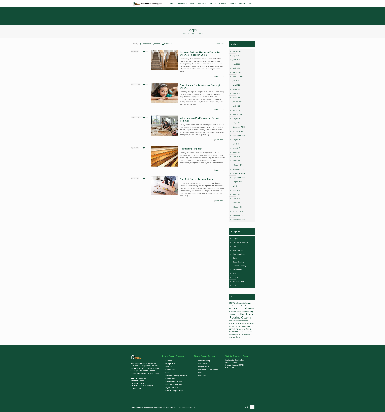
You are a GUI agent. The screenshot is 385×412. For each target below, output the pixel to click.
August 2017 (237, 119)
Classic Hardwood (249, 305)
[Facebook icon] (245, 407)
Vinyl (234, 285)
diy (249, 308)
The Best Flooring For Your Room (196, 179)
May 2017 (236, 123)
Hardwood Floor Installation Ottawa (207, 371)
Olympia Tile (170, 364)
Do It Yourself (238, 250)
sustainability (248, 334)
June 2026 (236, 60)
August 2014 (237, 182)
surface (243, 334)
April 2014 (236, 198)
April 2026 (236, 68)
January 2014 (237, 211)
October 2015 (238, 131)
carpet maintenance (234, 305)
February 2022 (238, 114)
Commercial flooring (240, 242)
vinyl (235, 337)
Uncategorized (238, 281)
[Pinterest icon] (247, 407)
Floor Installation (239, 254)
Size (243, 332)
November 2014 (239, 173)
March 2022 (237, 110)
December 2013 (238, 215)
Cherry (242, 305)
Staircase (236, 277)
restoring (241, 329)
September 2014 (239, 177)
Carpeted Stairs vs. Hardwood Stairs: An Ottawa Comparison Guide (200, 53)
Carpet (235, 238)
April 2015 (236, 156)
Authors (167, 44)
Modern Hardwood (248, 323)
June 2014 (236, 190)
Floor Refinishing (203, 361)
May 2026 (236, 64)
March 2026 (237, 72)
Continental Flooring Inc (153, 407)
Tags (157, 44)
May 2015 (236, 152)
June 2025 (236, 85)
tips (231, 337)
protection (242, 326)
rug (244, 329)
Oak (230, 326)
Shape (240, 332)
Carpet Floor (170, 379)
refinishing (233, 329)
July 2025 (236, 81)
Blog (192, 34)
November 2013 (239, 220)
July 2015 (236, 144)
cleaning (233, 308)
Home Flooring (238, 262)
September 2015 (239, 135)
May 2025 (236, 89)
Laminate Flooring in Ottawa (176, 376)
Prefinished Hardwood (173, 382)
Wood (238, 337)
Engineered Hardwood (173, 388)
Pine (233, 326)
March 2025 (237, 97)
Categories (145, 44)
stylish (238, 334)
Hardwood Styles (233, 320)
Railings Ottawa (203, 367)
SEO (177, 407)
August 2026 (237, 51)
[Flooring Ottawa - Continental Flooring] (148, 3)
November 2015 (239, 127)
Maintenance (237, 270)
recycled (247, 326)
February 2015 (238, 165)
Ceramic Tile (170, 370)
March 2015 (237, 161)
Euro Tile (168, 367)
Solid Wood (248, 332)
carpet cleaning (244, 303)
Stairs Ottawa (202, 364)
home (240, 320)
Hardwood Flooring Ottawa (242, 315)
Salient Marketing (188, 407)
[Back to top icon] (252, 407)
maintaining (245, 320)
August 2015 (237, 140)
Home (184, 34)
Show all (220, 44)
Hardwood (236, 258)
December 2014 (238, 169)
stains (235, 334)
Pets (234, 274)
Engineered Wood (241, 311)
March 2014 (237, 203)
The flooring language (191, 148)
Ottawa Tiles (201, 375)
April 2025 (236, 93)
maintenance (236, 323)
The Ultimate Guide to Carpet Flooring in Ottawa (200, 86)
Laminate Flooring (239, 266)
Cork (234, 246)
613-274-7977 (230, 367)
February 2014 (238, 207)
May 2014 (236, 194)
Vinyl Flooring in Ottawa (174, 391)
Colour (240, 309)
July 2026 (236, 55)
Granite (238, 315)
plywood (237, 326)
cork (245, 308)
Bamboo (233, 302)
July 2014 (236, 186)
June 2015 (236, 148)
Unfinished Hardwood (173, 385)
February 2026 (238, 76)
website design (168, 407)
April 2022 (236, 106)
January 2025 (237, 102)
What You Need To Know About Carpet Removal (199, 119)
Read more (219, 76)
